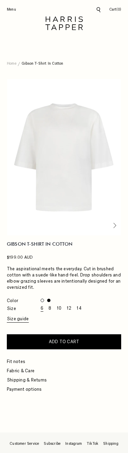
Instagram (73, 443)
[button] (115, 9)
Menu (11, 9)
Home (11, 63)
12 (69, 308)
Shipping (110, 443)
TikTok (92, 443)
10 (59, 308)
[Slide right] (113, 226)
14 (78, 308)
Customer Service (24, 443)
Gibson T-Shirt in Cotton (42, 63)
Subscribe (52, 443)
